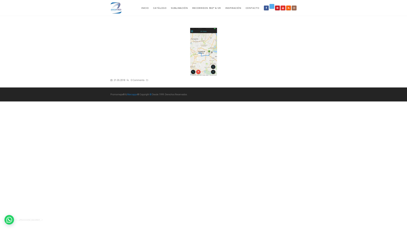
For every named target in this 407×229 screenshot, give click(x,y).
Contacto (252, 8)
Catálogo (159, 8)
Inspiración (233, 8)
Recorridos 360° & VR (206, 8)
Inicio (145, 8)
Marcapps (132, 94)
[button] (9, 220)
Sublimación (179, 8)
